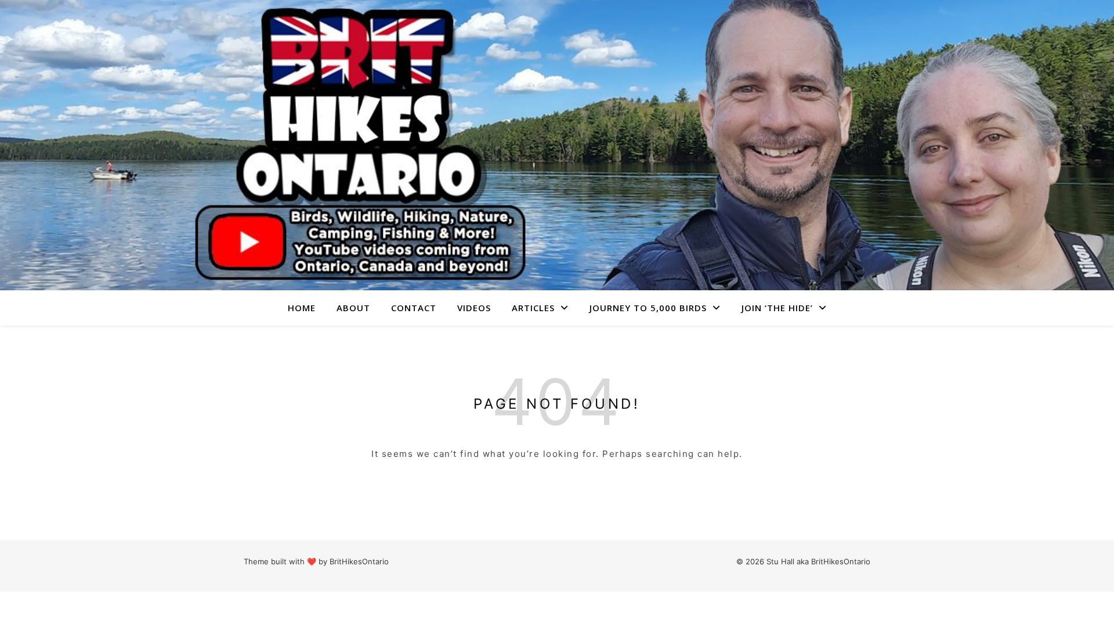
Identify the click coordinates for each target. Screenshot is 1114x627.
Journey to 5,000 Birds (648, 308)
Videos (474, 308)
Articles (533, 308)
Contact (413, 308)
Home (302, 308)
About (353, 308)
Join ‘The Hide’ (777, 308)
